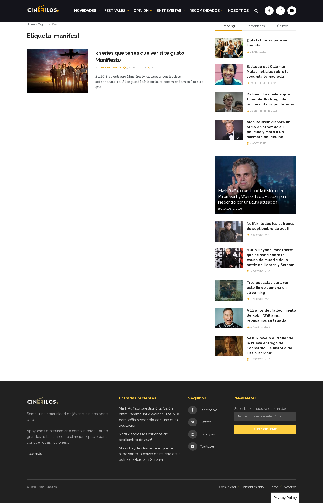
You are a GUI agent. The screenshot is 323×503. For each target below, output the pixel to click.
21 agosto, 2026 (231, 208)
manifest (52, 24)
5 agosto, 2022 (136, 67)
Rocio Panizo (111, 67)
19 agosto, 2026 (259, 235)
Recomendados (204, 11)
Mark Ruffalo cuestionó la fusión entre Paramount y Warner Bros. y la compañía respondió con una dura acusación (253, 196)
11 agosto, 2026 (259, 326)
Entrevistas (169, 11)
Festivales (115, 11)
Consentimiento (253, 487)
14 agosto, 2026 (259, 299)
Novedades (85, 11)
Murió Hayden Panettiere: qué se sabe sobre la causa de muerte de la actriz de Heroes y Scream (150, 454)
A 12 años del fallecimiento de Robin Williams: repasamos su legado (271, 315)
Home (31, 24)
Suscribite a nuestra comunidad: (261, 409)
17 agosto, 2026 (259, 271)
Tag (40, 24)
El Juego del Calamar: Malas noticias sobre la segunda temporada (268, 71)
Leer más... (35, 454)
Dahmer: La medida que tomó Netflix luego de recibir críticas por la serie (270, 99)
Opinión (141, 11)
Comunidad (227, 487)
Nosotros (238, 11)
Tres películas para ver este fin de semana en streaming (267, 288)
